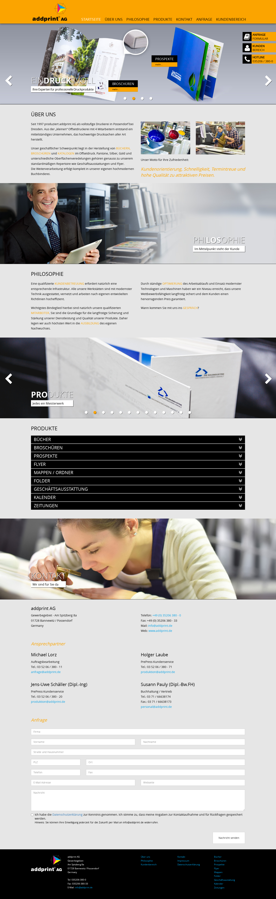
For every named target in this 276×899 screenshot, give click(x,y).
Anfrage (204, 19)
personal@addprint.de (156, 707)
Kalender (218, 883)
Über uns (114, 19)
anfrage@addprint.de (46, 672)
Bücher (218, 856)
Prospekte (219, 864)
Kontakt (184, 19)
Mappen (218, 872)
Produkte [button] (162, 19)
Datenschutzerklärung (67, 815)
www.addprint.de (160, 631)
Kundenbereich (231, 19)
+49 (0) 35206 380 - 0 (166, 615)
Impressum (183, 860)
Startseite (91, 19)
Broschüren (220, 860)
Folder (217, 876)
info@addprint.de (160, 626)
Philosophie (138, 19)
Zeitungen (219, 887)
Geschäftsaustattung (224, 879)
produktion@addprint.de (158, 672)
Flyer (216, 868)
